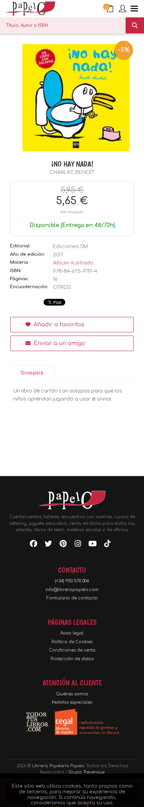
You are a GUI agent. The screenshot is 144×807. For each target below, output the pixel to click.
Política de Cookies (72, 642)
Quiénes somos (72, 694)
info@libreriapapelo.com (72, 589)
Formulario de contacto (72, 598)
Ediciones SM (70, 246)
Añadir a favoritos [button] (58, 325)
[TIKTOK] (107, 545)
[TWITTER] (48, 545)
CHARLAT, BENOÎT (72, 172)
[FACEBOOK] (33, 545)
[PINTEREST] (63, 545)
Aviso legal (72, 633)
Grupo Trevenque (86, 772)
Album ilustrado (73, 263)
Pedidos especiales (72, 702)
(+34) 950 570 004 (72, 581)
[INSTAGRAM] (78, 545)
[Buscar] (135, 25)
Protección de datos (72, 659)
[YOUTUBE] (92, 545)
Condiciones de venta (72, 650)
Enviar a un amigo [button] (58, 343)
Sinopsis (31, 373)
